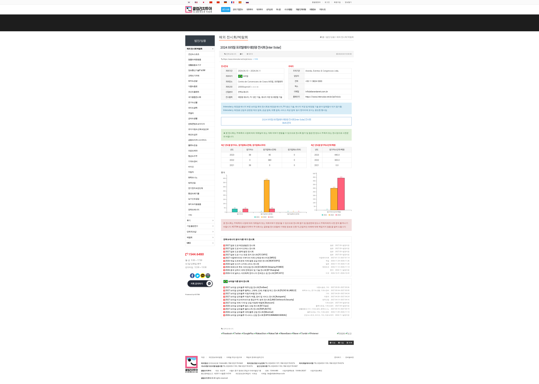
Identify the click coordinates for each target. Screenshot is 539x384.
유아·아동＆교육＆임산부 (198, 129)
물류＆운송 (192, 145)
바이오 (191, 167)
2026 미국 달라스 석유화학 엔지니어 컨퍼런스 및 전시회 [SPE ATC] (254, 273)
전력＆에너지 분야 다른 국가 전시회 (238, 239)
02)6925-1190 (276, 366)
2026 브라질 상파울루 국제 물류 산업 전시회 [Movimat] (249, 312)
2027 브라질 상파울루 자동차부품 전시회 (243, 293)
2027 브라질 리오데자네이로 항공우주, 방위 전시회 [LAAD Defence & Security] (259, 300)
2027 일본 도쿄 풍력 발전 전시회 (239, 251)
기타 (190, 215)
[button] (332, 343)
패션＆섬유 (192, 134)
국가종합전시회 (194, 97)
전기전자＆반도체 (195, 188)
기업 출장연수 (192, 226)
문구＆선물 (192, 102)
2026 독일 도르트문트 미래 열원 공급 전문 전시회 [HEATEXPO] (252, 261)
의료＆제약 (192, 151)
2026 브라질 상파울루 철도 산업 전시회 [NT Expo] (246, 306)
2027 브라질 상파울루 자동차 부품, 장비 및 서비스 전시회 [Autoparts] (255, 296)
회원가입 (337, 2)
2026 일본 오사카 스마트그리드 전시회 (242, 264)
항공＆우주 (192, 156)
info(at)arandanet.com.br (316, 91)
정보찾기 (348, 2)
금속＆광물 (192, 118)
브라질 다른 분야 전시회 (238, 281)
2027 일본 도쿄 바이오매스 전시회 (240, 248)
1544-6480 (223, 363)
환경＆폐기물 (193, 193)
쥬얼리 (191, 113)
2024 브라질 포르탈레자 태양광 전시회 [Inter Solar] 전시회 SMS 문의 (286, 121)
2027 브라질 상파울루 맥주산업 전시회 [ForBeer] (246, 287)
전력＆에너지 (228, 329)
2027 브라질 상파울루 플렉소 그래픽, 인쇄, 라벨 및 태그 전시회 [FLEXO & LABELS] (260, 290)
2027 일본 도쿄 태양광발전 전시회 (240, 245)
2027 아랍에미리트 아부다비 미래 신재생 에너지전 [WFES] (250, 258)
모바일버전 (349, 357)
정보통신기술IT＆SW (196, 70)
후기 (188, 220)
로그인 (327, 2)
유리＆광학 (192, 108)
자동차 (191, 172)
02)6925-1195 (322, 363)
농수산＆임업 (193, 199)
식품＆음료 (192, 86)
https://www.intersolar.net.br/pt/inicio (240, 59)
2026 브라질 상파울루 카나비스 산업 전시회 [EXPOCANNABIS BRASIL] (256, 315)
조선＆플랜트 (193, 92)
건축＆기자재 (193, 75)
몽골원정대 (316, 2)
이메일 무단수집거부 (234, 357)
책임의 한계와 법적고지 (255, 357)
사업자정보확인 (316, 371)
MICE (189, 243)
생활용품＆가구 (194, 65)
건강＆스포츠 (193, 54)
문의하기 (337, 357)
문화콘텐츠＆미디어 (196, 124)
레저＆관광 (192, 81)
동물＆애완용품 (194, 59)
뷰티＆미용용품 (194, 204)
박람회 (189, 237)
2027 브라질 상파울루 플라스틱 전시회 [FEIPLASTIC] (248, 309)
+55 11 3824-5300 (313, 81)
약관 (203, 357)
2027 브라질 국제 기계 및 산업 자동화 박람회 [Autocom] (249, 303)
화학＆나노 (192, 177)
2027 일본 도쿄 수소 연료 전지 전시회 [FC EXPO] (246, 255)
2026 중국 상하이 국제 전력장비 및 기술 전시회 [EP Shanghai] (252, 270)
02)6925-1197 (273, 363)
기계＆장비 (192, 161)
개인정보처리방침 (215, 357)
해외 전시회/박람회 (194, 49)
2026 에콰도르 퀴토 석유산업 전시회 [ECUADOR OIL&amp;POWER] (254, 267)
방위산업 (192, 183)
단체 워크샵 (191, 232)
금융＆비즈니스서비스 (197, 140)
